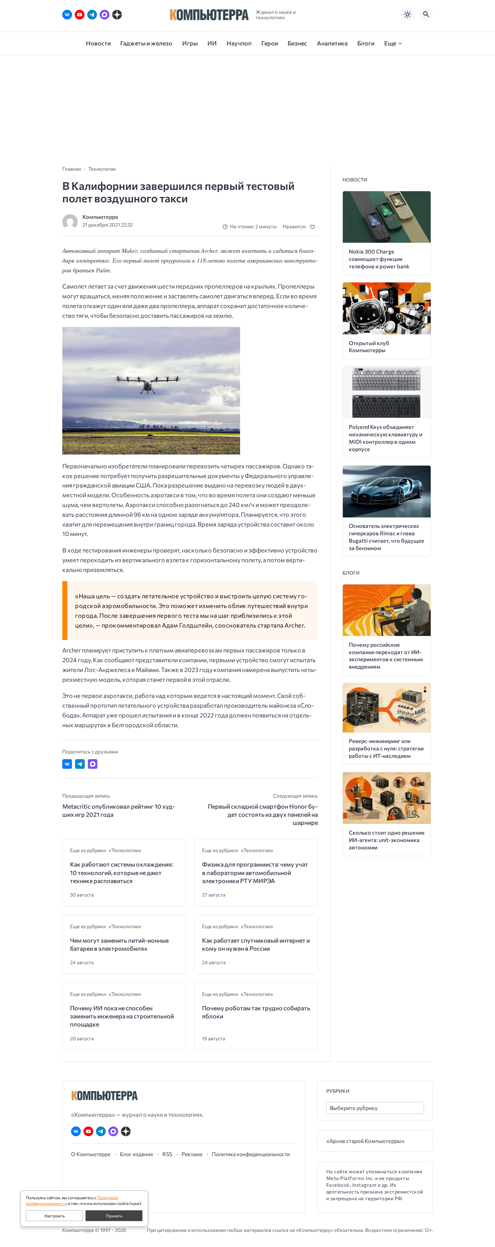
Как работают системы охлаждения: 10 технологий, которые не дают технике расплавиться (121, 872)
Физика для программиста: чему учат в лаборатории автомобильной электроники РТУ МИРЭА (255, 872)
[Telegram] (92, 15)
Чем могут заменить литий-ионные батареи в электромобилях (119, 944)
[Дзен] (117, 15)
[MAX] (104, 15)
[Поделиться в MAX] (93, 764)
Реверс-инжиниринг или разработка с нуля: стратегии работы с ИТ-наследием (386, 748)
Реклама (192, 1154)
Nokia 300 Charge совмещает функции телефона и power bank (379, 258)
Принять (114, 1215)
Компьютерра (100, 216)
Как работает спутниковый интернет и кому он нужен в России (256, 944)
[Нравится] (313, 227)
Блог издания (136, 1154)
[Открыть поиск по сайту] (426, 14)
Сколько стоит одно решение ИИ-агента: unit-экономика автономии (387, 839)
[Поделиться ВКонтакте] (67, 764)
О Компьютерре (90, 1154)
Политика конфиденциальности (251, 1154)
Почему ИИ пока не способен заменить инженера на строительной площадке (122, 1016)
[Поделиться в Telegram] (80, 764)
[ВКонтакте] (67, 15)
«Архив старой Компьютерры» (365, 1141)
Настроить (54, 1215)
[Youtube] (80, 15)
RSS (167, 1154)
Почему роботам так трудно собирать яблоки (256, 1012)
